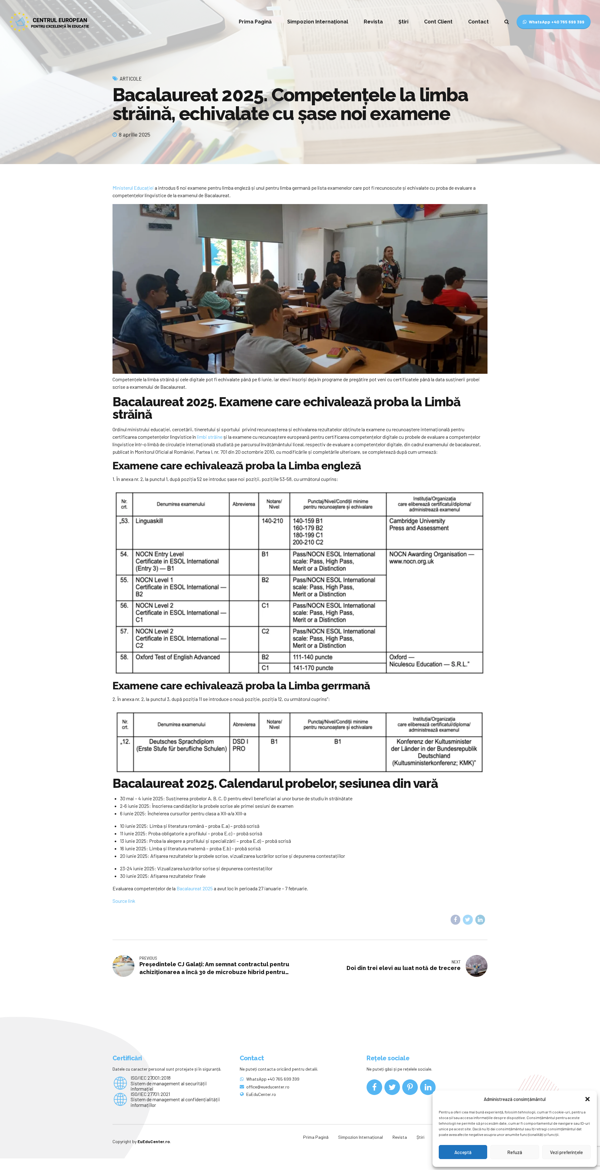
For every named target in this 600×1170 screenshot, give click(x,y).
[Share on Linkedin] (480, 920)
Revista (373, 22)
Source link (123, 901)
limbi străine (209, 437)
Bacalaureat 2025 (195, 888)
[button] (587, 1099)
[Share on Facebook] (456, 920)
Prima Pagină (255, 22)
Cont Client (438, 22)
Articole (131, 78)
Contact (478, 22)
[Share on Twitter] (468, 920)
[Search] (506, 21)
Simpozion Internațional (317, 22)
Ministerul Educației (133, 188)
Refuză (514, 1152)
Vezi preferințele (566, 1152)
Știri (403, 22)
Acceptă (463, 1152)
